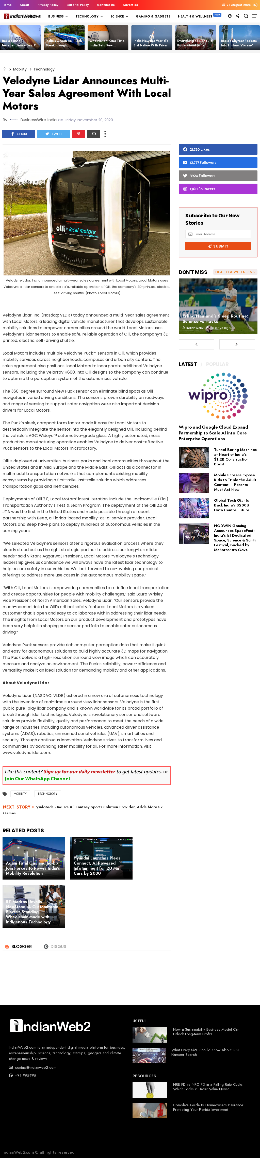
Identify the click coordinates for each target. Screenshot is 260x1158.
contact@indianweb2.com (35, 1067)
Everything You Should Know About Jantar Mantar (195, 45)
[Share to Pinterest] (78, 134)
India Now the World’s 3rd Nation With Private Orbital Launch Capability (152, 47)
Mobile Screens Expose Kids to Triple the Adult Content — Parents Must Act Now (235, 482)
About (24, 5)
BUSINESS (55, 16)
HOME (36, 16)
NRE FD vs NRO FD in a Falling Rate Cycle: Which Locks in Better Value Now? (208, 1087)
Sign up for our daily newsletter (79, 772)
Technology (44, 69)
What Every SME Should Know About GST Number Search (205, 1052)
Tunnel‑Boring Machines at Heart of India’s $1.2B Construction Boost (235, 457)
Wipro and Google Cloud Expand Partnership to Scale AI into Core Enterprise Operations (213, 433)
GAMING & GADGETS (153, 16)
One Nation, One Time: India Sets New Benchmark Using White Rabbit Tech (108, 47)
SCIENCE (117, 16)
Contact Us (106, 5)
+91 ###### (25, 1075)
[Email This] (93, 134)
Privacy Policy (48, 5)
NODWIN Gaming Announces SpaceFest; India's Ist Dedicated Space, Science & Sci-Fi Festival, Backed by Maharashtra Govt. (235, 538)
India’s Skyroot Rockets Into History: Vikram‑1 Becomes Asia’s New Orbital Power (239, 47)
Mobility (20, 69)
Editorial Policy (78, 5)
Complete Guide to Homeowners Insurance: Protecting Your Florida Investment (208, 1107)
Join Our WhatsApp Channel (37, 779)
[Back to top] (247, 1145)
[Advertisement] (218, 99)
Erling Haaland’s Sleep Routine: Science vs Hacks (215, 318)
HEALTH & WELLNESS (195, 16)
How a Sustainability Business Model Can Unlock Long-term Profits (206, 1032)
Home (7, 5)
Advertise (130, 5)
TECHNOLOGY (87, 16)
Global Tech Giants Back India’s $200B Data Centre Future (231, 505)
